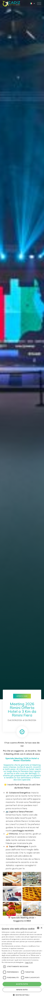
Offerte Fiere (22, 696)
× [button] (41, 928)
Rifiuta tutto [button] (22, 990)
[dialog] (22, 962)
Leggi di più (29, 962)
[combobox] (38, 928)
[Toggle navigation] (39, 3)
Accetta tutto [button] (22, 984)
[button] (22, 994)
